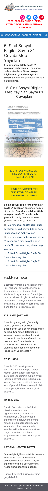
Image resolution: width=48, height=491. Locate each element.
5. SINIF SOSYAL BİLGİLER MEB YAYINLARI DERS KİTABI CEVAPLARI (24, 173)
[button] (46, 35)
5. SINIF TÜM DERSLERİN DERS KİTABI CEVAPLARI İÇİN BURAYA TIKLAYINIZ (24, 192)
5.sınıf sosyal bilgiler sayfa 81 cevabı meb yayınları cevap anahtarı (23, 245)
